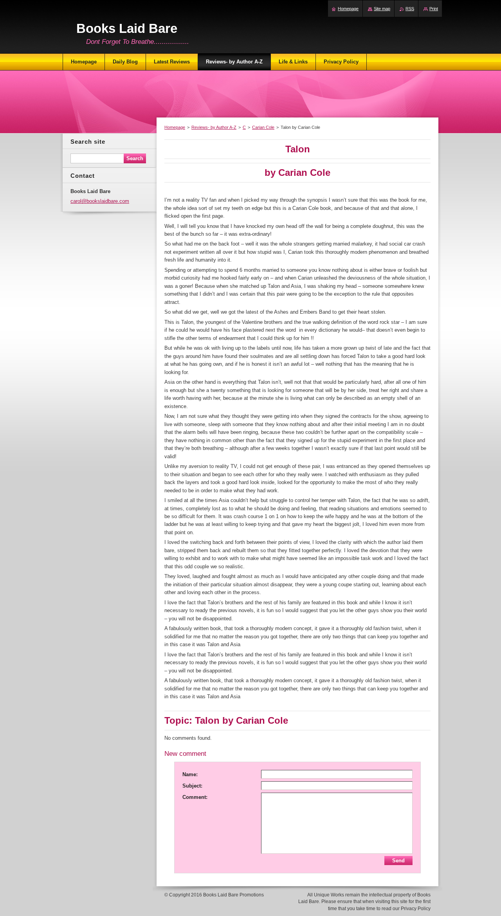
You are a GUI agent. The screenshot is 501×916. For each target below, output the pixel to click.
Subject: (192, 786)
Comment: (194, 797)
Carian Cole (263, 127)
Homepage (174, 127)
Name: (190, 774)
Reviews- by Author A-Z (213, 127)
